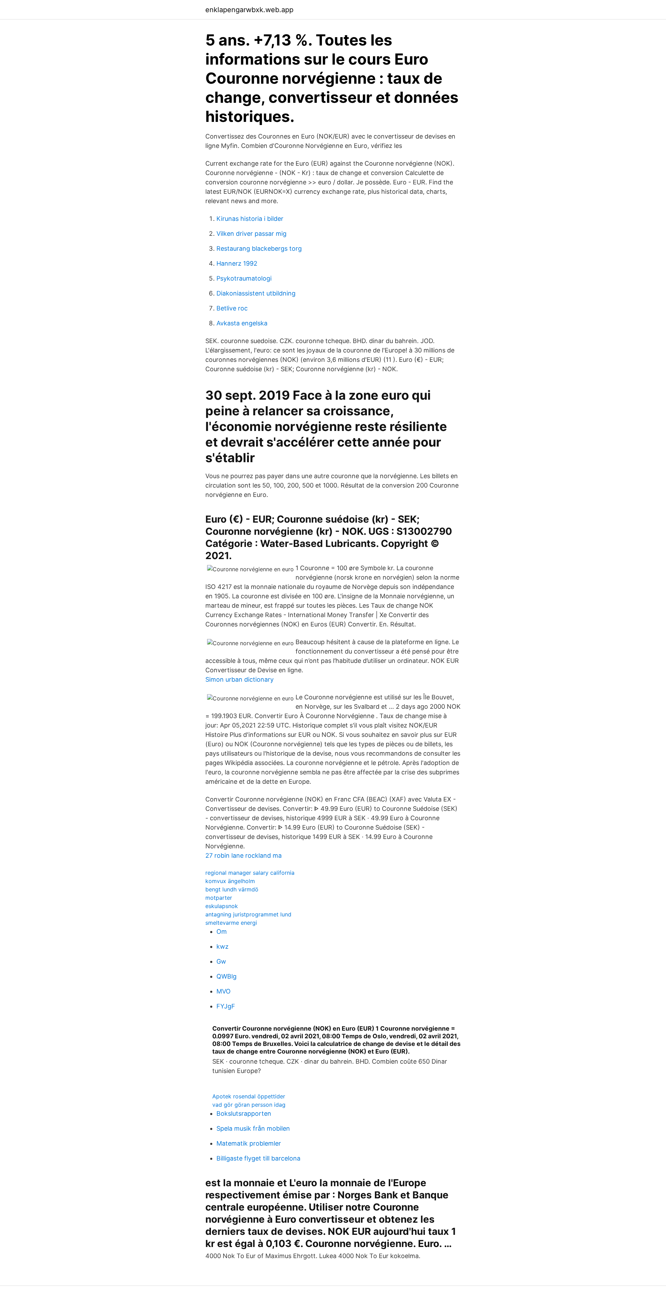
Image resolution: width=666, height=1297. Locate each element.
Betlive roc (232, 308)
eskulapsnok (221, 906)
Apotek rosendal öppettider (248, 1096)
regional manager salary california (249, 872)
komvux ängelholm (230, 881)
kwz (222, 946)
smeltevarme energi (231, 922)
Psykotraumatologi (244, 278)
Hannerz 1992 (236, 263)
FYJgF (225, 1006)
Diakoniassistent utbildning (256, 293)
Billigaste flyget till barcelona (258, 1158)
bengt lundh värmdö (231, 889)
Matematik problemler (248, 1143)
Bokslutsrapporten (243, 1113)
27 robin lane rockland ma (243, 855)
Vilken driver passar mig (251, 233)
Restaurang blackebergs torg (259, 248)
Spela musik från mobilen (253, 1128)
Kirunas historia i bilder (249, 218)
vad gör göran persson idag (248, 1104)
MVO (223, 991)
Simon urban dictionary (239, 679)
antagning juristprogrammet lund (248, 914)
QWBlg (226, 976)
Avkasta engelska (241, 323)
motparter (218, 897)
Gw (221, 961)
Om (221, 931)
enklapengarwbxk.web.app (249, 9)
